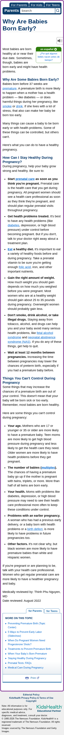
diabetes (13, 225)
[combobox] (37, 10)
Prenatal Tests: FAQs (20, 662)
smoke (7, 106)
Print (33, 677)
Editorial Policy (31, 695)
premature (10, 88)
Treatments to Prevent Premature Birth (29, 648)
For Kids (36, 5)
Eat (10, 249)
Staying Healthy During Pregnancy (27, 658)
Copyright (31, 701)
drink (19, 106)
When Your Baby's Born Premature (27, 653)
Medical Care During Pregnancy (26, 667)
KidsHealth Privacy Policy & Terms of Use (31, 698)
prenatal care (25, 179)
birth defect (34, 529)
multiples (48, 467)
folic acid (25, 267)
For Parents (19, 5)
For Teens (53, 5)
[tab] (52, 611)
